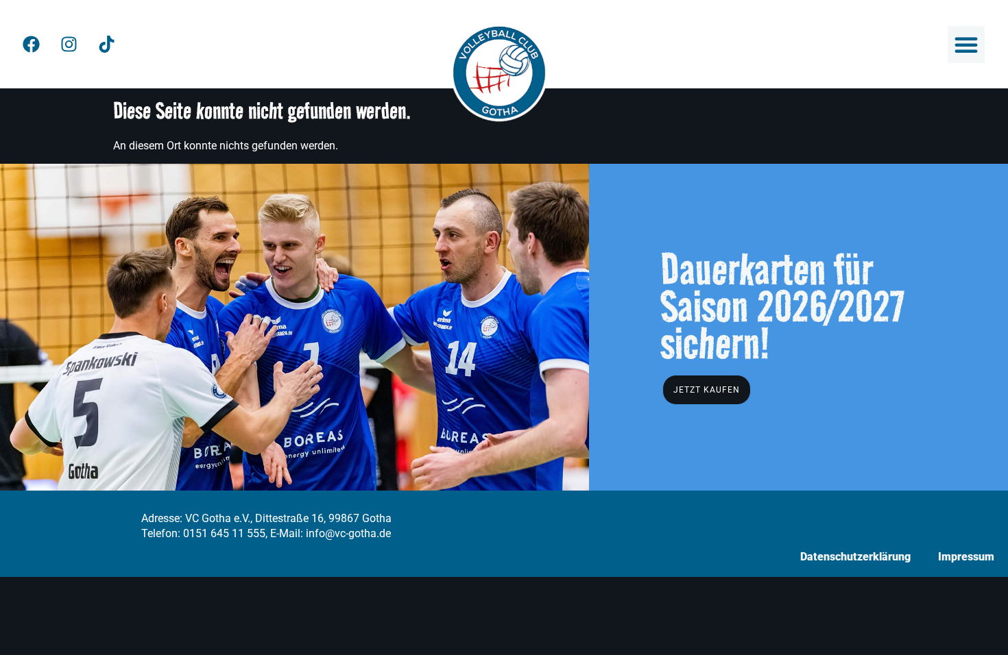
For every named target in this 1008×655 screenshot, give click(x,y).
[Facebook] (31, 44)
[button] (966, 44)
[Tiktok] (106, 44)
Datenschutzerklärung (855, 556)
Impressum (966, 556)
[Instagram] (68, 44)
